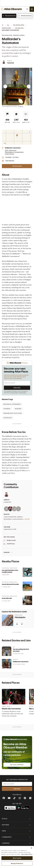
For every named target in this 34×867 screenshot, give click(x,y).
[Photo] (27, 572)
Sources (7, 552)
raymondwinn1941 (10, 517)
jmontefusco (8, 519)
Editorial (5, 825)
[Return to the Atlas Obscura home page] (11, 9)
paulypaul (7, 502)
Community (7, 837)
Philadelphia (20, 617)
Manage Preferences (17, 863)
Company (6, 843)
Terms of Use (23, 392)
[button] (7, 114)
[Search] (27, 9)
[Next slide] (29, 86)
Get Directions (17, 166)
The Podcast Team (19, 664)
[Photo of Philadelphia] (7, 620)
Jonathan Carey (19, 653)
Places (4, 818)
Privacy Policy (15, 392)
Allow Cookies (17, 858)
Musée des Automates (11, 709)
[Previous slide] (5, 86)
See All (27, 519)
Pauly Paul (10, 63)
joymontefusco (18, 519)
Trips (4, 831)
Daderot (20, 106)
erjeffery (20, 517)
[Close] (31, 848)
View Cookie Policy (26, 854)
